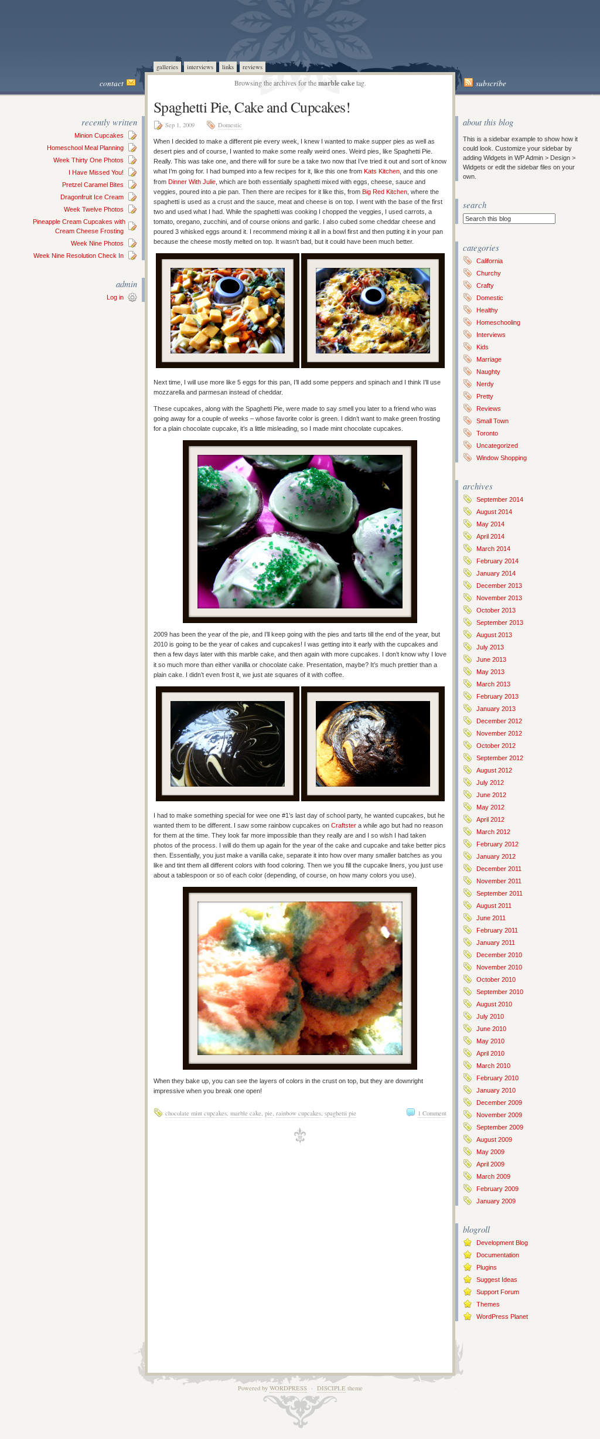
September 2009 (499, 1127)
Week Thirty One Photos (88, 160)
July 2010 (490, 1016)
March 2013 (493, 684)
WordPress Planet (502, 1316)
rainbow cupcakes (298, 1113)
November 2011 (498, 881)
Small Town (492, 420)
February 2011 (497, 930)
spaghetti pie (340, 1113)
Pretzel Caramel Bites (93, 184)
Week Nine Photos (97, 243)
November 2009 (499, 1114)
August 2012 (494, 770)
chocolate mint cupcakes (196, 1113)
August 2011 (494, 905)
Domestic (230, 125)
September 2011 (499, 893)
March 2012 (493, 831)
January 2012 (496, 856)
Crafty (485, 285)
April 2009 (490, 1164)
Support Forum (497, 1291)
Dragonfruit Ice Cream (92, 196)
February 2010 (497, 1077)
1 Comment (432, 1113)
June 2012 (491, 794)
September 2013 (499, 622)
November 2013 (499, 597)
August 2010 (494, 1004)
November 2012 (499, 733)
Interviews (200, 67)
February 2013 (497, 696)
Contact (112, 83)
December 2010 (499, 954)
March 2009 (493, 1176)
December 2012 (499, 720)
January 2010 (496, 1090)
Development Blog (502, 1242)
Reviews (252, 67)
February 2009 (497, 1188)
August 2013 (494, 634)
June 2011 (491, 917)
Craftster (343, 825)
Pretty (484, 396)
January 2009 (496, 1201)
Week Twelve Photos (94, 209)
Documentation (497, 1254)
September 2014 (499, 499)
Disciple (331, 1388)
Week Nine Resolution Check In (78, 255)
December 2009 (499, 1102)
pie (268, 1113)
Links (228, 67)
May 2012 (490, 807)
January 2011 (495, 942)
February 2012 (497, 844)
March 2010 (493, 1065)
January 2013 (496, 708)
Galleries (167, 67)
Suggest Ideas (496, 1279)
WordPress (288, 1388)
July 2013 (490, 647)
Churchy (488, 273)
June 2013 (491, 659)
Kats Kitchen (382, 171)
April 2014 (490, 536)
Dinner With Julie (192, 181)
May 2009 (490, 1151)
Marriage (489, 359)
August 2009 (494, 1139)
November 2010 (499, 967)
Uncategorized (497, 445)
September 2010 (499, 991)
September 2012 (499, 757)
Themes (488, 1304)
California (489, 260)
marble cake (245, 1113)
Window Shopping (501, 457)
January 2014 (496, 573)
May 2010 (490, 1041)
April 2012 (490, 819)
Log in (115, 297)
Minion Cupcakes (99, 135)
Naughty (488, 371)
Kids (482, 347)
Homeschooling (498, 322)
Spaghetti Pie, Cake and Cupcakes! (252, 107)
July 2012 (490, 782)
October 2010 (496, 979)
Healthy (487, 310)
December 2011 (498, 868)
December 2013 (499, 585)
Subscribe (491, 83)
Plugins (486, 1267)
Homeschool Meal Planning (85, 147)
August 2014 (494, 511)
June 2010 (491, 1028)
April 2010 (490, 1053)
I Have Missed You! (96, 172)
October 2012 (496, 745)
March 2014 (493, 548)
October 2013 (496, 610)
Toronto (487, 433)
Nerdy (485, 383)
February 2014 (497, 560)
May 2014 (490, 524)
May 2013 (490, 671)
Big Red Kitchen (384, 191)
